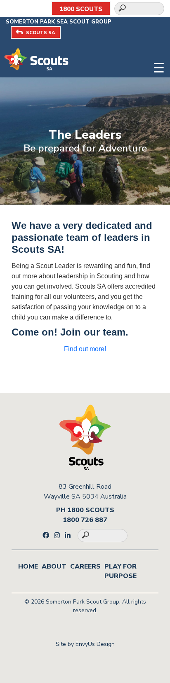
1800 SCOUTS (80, 9)
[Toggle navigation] (159, 66)
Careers (85, 566)
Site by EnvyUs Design (85, 644)
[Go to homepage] (36, 58)
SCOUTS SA (40, 33)
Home (28, 566)
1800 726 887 (85, 519)
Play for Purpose (120, 571)
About (54, 566)
